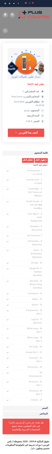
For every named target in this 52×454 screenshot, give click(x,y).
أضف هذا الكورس (28, 133)
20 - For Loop (35, 347)
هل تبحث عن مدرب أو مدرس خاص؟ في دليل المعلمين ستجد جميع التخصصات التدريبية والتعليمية (26, 426)
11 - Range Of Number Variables (36, 272)
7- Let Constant (34, 236)
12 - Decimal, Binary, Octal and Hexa (36, 284)
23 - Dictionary (35, 367)
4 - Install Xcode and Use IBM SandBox (34, 205)
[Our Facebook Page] (18, 4)
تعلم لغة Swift (40, 165)
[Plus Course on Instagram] (5, 4)
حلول (32, 449)
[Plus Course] (33, 15)
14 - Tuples (37, 299)
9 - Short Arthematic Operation (36, 254)
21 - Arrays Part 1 (34, 352)
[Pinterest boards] (9, 4)
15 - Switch (37, 305)
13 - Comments (35, 294)
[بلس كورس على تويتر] (14, 4)
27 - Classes (36, 400)
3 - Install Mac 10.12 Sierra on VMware (35, 192)
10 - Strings (36, 263)
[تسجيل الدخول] (33, 3)
